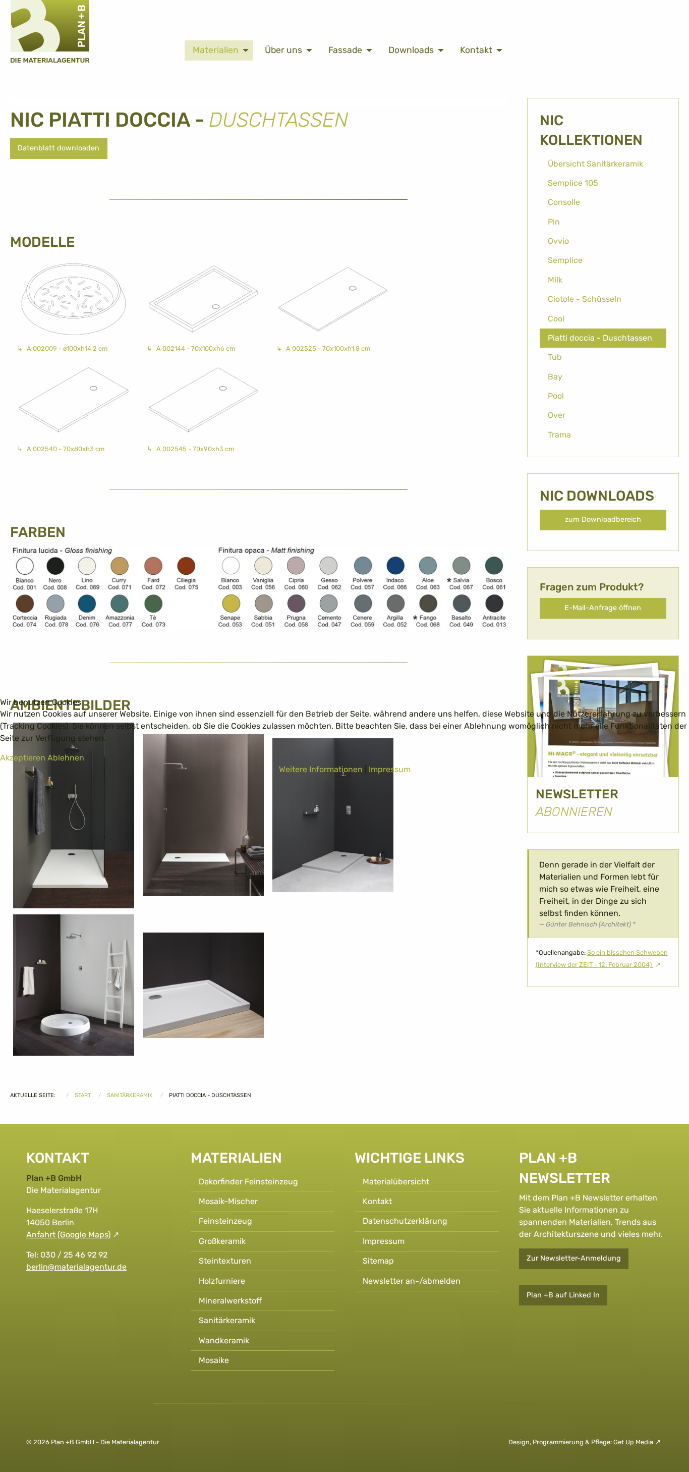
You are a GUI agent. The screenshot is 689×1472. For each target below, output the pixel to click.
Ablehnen (65, 757)
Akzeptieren (22, 757)
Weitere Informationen (321, 769)
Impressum (390, 769)
